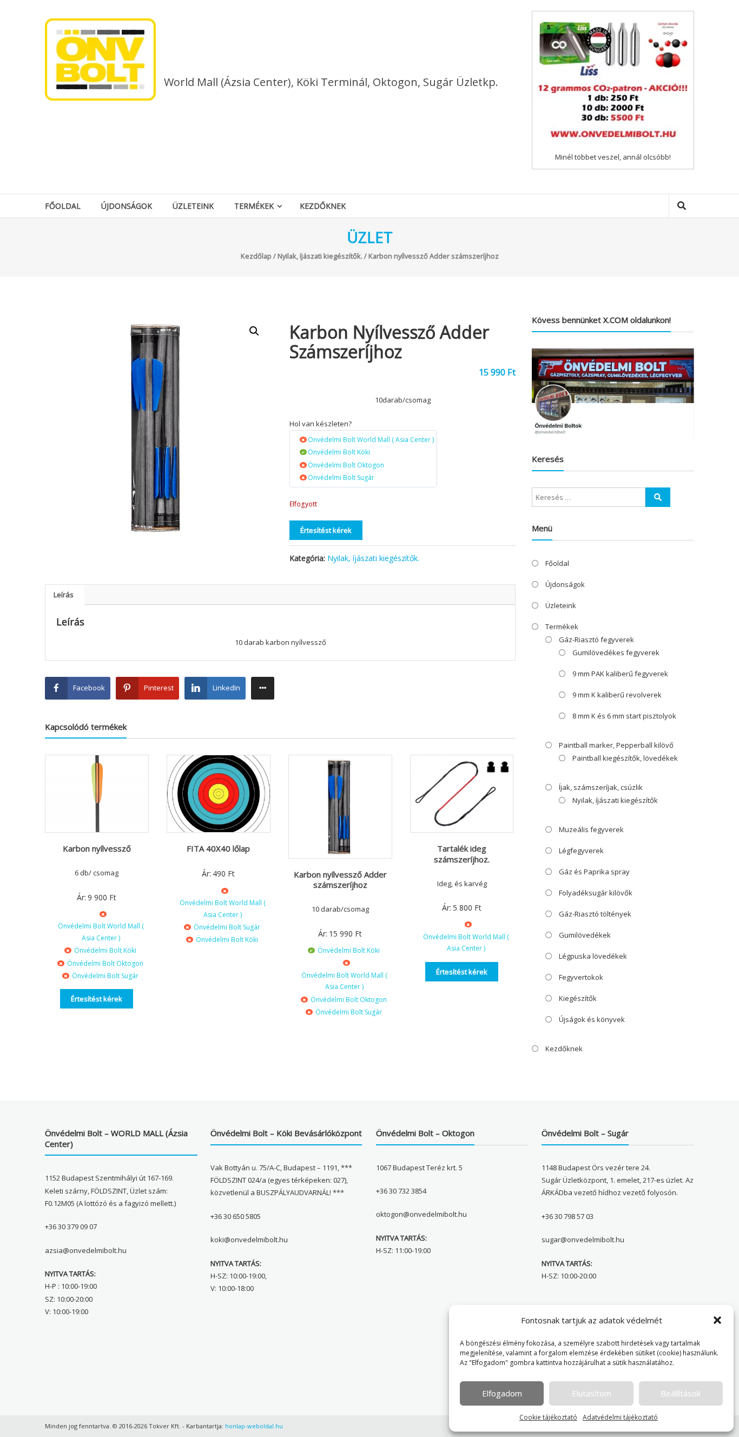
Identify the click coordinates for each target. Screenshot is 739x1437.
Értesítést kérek (326, 530)
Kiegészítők (578, 998)
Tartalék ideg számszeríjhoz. (462, 854)
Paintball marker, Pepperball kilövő (616, 745)
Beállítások (681, 1393)
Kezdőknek (323, 206)
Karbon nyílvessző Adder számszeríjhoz (340, 880)
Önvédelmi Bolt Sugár (341, 477)
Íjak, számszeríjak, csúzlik (601, 787)
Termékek (254, 206)
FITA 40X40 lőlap (218, 848)
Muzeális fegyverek (591, 829)
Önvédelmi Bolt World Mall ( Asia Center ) (371, 439)
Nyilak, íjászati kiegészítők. (320, 256)
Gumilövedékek (585, 935)
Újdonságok (126, 206)
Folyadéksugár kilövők (595, 893)
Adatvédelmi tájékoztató (620, 1417)
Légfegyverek (581, 850)
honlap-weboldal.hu (254, 1426)
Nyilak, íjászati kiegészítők (615, 800)
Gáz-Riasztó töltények (595, 914)
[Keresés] (657, 497)
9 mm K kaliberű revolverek (617, 695)
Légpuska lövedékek (593, 956)
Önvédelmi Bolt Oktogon (346, 465)
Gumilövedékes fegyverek (615, 652)
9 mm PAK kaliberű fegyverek (620, 673)
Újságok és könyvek (592, 1019)
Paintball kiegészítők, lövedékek (625, 758)
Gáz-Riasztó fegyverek (596, 639)
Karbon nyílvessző (97, 848)
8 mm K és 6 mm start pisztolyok (624, 716)
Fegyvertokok (581, 977)
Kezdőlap (256, 256)
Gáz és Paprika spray (594, 871)
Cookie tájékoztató (548, 1417)
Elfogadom (502, 1393)
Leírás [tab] (64, 594)
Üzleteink (193, 206)
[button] (717, 1320)
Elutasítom (591, 1393)
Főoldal (63, 206)
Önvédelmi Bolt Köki (339, 452)
